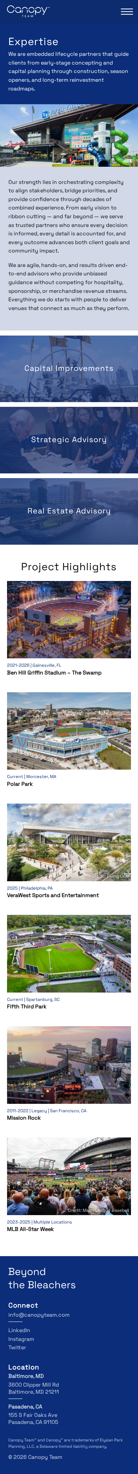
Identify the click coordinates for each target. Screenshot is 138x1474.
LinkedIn (19, 1330)
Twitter (17, 1348)
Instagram (21, 1339)
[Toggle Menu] (126, 11)
